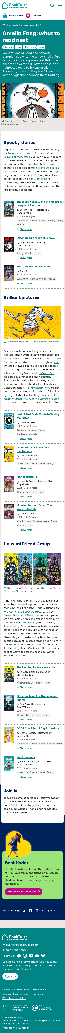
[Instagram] (25, 956)
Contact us (8, 989)
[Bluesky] (43, 956)
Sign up (9, 976)
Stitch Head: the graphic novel (36, 238)
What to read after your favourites (20, 24)
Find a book (15, 15)
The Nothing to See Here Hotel (36, 667)
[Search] (52, 5)
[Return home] (14, 5)
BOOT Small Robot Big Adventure (38, 728)
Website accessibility (14, 998)
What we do (23, 989)
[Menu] (60, 5)
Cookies (6, 993)
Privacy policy (37, 993)
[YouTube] (37, 956)
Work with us (38, 989)
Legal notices (20, 993)
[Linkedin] (31, 956)
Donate (36, 15)
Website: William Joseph (15, 1027)
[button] (24, 910)
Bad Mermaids (26, 757)
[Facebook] (19, 956)
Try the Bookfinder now (22, 891)
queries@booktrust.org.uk (22, 944)
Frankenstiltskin (27, 476)
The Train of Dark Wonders (33, 266)
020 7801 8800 (16, 950)
